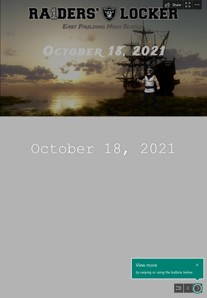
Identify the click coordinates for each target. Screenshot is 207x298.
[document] (103, 149)
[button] (173, 4)
